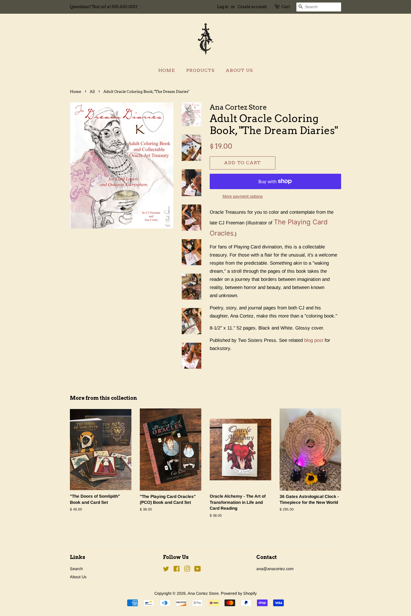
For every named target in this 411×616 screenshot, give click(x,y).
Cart (286, 6)
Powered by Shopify (239, 593)
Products (200, 70)
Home (166, 70)
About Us (239, 70)
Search (76, 568)
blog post (313, 340)
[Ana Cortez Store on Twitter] (166, 570)
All (92, 92)
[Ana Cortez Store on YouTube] (197, 570)
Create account (252, 6)
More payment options (243, 196)
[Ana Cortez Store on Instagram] (187, 570)
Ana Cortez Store (203, 593)
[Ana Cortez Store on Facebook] (176, 570)
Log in (222, 6)
